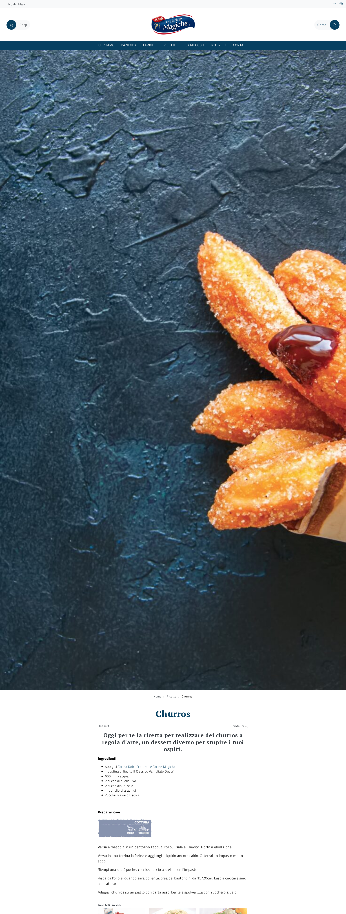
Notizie (217, 45)
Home (157, 696)
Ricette (170, 45)
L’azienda (129, 45)
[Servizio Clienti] (341, 4)
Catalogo (194, 45)
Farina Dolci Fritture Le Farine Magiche (147, 766)
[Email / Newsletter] (334, 4)
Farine (148, 45)
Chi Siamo (106, 45)
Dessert (103, 726)
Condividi (237, 726)
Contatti (240, 45)
